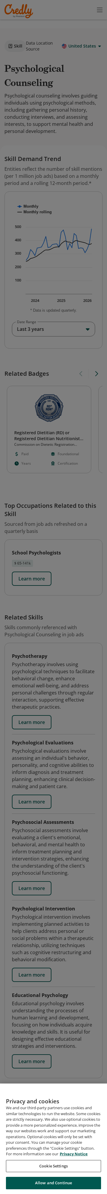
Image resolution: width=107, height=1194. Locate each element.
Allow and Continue (53, 1182)
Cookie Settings (53, 1166)
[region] (53, 1139)
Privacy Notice (74, 1153)
